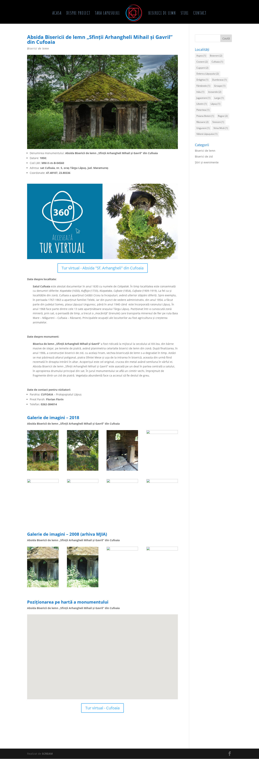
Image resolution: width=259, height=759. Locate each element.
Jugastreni (203, 98)
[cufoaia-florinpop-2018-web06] (162, 519)
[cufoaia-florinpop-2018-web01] (82, 470)
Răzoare (202, 122)
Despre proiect (78, 14)
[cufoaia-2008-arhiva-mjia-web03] (43, 587)
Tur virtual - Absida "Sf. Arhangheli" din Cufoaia (103, 268)
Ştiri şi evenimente (207, 162)
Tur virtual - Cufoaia (102, 707)
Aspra (201, 55)
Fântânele (203, 85)
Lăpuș (215, 103)
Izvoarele (214, 91)
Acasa (57, 14)
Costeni (202, 61)
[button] (87, 647)
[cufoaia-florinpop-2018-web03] (43, 519)
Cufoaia (217, 61)
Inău (200, 91)
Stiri (185, 14)
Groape (219, 85)
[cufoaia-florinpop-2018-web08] (43, 470)
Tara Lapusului (107, 14)
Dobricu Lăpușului (207, 73)
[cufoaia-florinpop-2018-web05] (122, 519)
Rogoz (223, 116)
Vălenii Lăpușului (206, 134)
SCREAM (47, 753)
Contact (199, 14)
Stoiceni (218, 122)
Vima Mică (220, 128)
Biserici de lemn (162, 14)
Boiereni (216, 55)
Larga (219, 98)
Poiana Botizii (205, 116)
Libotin (201, 103)
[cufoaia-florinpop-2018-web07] (82, 519)
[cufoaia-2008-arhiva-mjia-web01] (82, 587)
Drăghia (202, 79)
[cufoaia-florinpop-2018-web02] (122, 470)
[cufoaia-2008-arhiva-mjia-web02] (122, 587)
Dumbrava (219, 79)
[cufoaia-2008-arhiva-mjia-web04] (162, 587)
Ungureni (203, 128)
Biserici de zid (204, 156)
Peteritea (203, 109)
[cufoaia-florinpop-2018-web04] (162, 470)
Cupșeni (202, 67)
